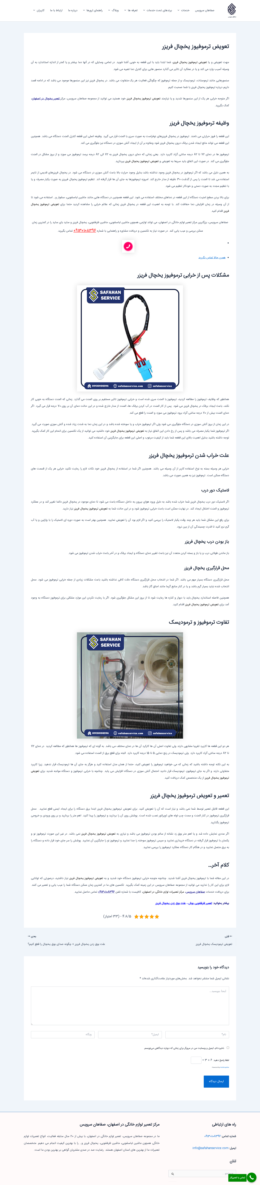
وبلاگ (115, 10)
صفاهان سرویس (232, 17)
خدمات (185, 10)
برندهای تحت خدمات (159, 10)
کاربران (40, 10)
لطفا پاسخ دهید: (221, 1060)
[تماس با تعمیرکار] (251, 1177)
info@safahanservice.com (210, 1148)
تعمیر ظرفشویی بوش (200, 903)
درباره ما (72, 10)
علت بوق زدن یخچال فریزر (170, 903)
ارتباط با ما (56, 10)
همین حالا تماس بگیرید (212, 257)
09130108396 (85, 231)
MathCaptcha (224, 1067)
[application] (179, 10)
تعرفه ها (133, 10)
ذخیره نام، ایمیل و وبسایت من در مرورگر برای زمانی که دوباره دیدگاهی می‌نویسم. (184, 1048)
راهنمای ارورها (94, 10)
